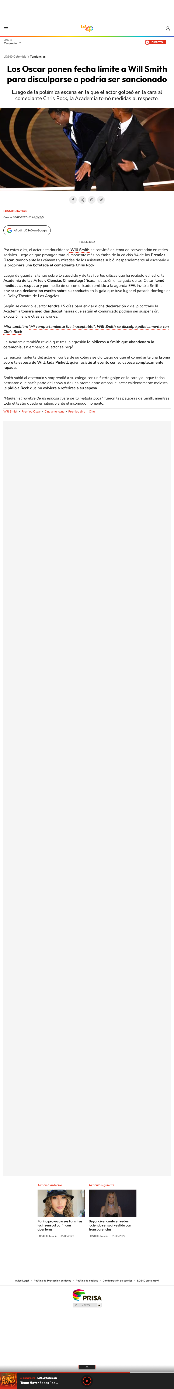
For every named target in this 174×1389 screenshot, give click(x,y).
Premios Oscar (31, 412)
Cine (92, 412)
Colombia (10, 43)
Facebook (73, 200)
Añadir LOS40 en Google (30, 230)
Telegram (101, 200)
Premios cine (76, 412)
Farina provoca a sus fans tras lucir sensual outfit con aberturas (60, 1225)
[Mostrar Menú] (5, 28)
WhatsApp (91, 200)
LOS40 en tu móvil (148, 1280)
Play (87, 1381)
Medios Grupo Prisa (87, 1305)
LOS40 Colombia (87, 28)
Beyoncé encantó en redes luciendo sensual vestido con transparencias (110, 1225)
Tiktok (70, 1252)
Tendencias (38, 56)
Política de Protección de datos (52, 1280)
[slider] (87, 1372)
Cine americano (55, 412)
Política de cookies (87, 1280)
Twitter (82, 200)
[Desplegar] (87, 1367)
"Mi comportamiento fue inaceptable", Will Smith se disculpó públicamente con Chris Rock (86, 329)
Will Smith (10, 412)
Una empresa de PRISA (87, 1295)
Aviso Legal (22, 1280)
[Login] (168, 28)
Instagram (78, 1252)
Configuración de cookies (117, 1280)
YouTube (87, 1252)
